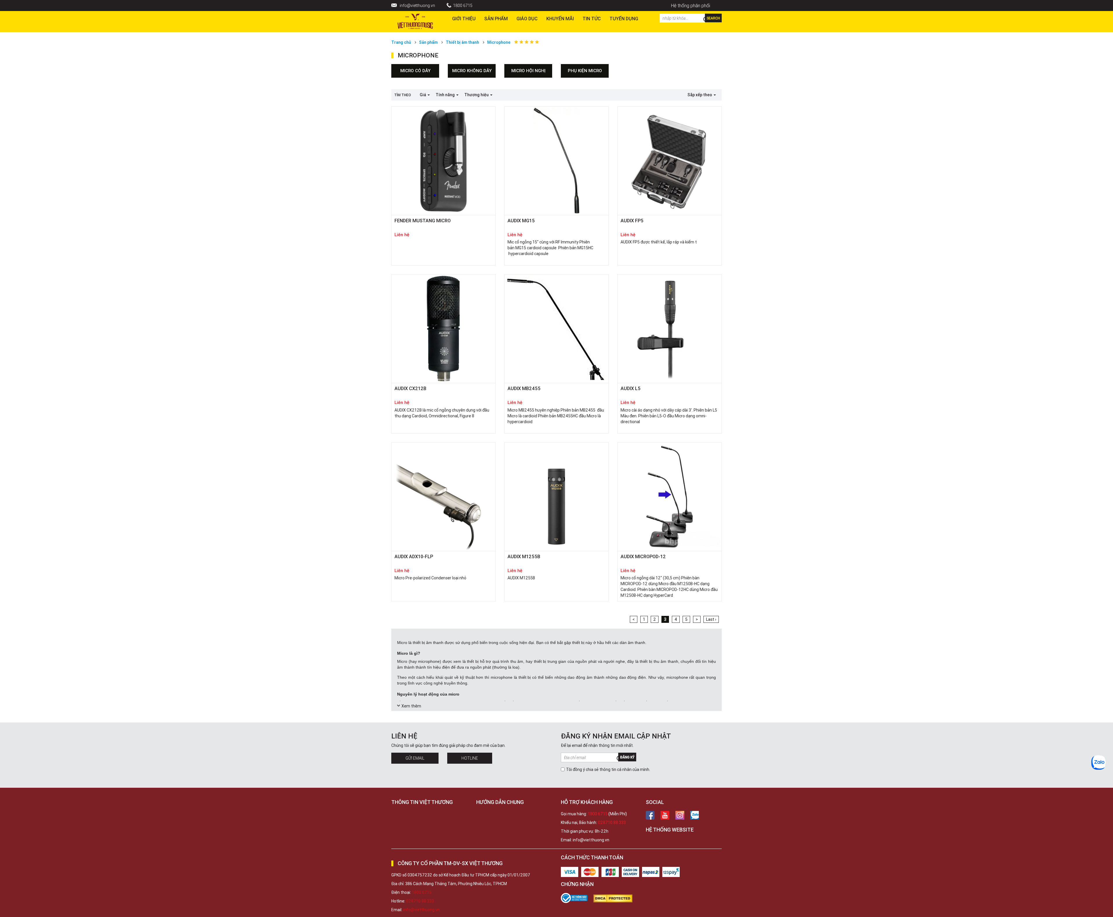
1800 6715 (462, 5)
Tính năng (446, 94)
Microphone (498, 42)
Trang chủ (401, 42)
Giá (423, 94)
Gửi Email (414, 758)
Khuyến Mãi (560, 18)
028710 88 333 (612, 822)
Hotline (469, 758)
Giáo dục (527, 18)
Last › (711, 619)
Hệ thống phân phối (690, 5)
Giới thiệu (464, 18)
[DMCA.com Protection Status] (615, 898)
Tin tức (592, 18)
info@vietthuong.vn (417, 5)
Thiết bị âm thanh (462, 42)
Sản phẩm (496, 18)
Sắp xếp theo (700, 94)
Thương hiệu (477, 94)
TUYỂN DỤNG (624, 18)
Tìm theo (402, 95)
